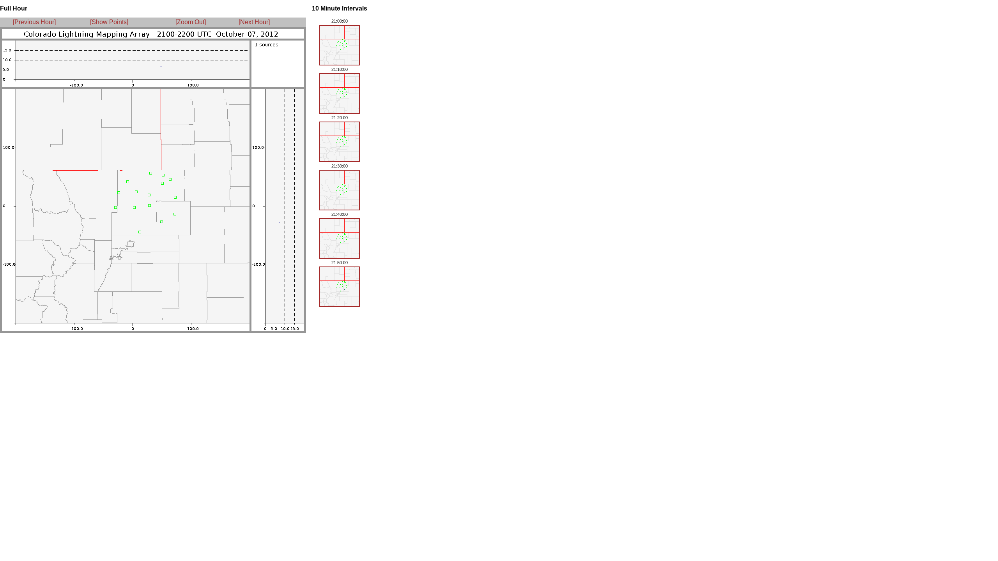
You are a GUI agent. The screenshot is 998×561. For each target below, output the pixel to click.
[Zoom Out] (190, 22)
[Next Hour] (252, 22)
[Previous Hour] (34, 22)
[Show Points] (109, 22)
